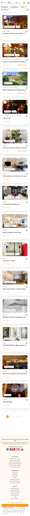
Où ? (17, 2)
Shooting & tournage (15, 483)
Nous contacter (15, 498)
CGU (15, 497)
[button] (4, 7)
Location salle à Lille (15, 467)
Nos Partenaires (15, 495)
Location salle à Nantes (15, 465)
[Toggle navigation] (28, 3)
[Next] (22, 416)
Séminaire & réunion (15, 479)
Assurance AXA (15, 493)
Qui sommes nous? (15, 488)
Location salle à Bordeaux (15, 463)
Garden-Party (15, 476)
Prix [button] (22, 7)
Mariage (15, 474)
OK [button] (15, 505)
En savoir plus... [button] (6, 513)
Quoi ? (9, 2)
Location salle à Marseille (15, 462)
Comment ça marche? (15, 492)
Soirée (15, 477)
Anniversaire (15, 472)
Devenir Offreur (15, 490)
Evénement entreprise (15, 481)
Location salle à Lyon (15, 460)
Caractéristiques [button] (4, 9)
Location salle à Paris (15, 458)
